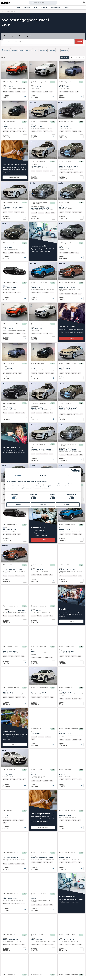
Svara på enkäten (14, 177)
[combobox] (38, 41)
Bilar (2, 11)
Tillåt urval (43, 504)
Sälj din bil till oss (38, 527)
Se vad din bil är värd (43, 539)
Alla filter (7, 50)
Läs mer (71, 338)
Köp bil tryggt (64, 609)
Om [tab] (68, 475)
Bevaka (66, 57)
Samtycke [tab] (18, 475)
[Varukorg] (84, 3)
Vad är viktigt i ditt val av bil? (14, 164)
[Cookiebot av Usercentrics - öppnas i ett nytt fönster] (72, 470)
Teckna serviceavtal (67, 327)
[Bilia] (5, 2)
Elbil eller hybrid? (9, 731)
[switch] (33, 497)
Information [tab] (43, 475)
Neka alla (18, 504)
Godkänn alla (67, 504)
